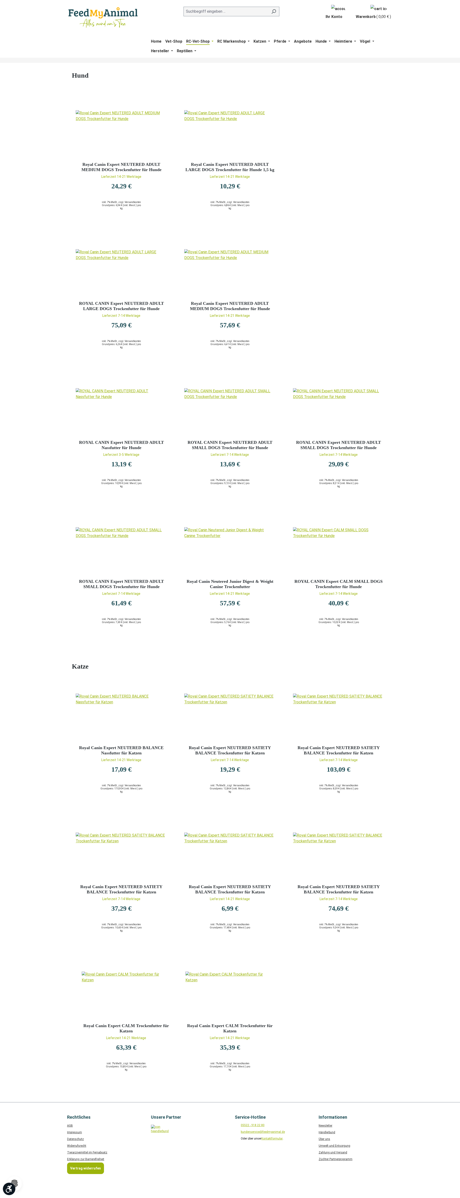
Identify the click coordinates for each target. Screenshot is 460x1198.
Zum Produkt (121, 227)
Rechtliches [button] (79, 1117)
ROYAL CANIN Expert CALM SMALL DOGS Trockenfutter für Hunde (338, 584)
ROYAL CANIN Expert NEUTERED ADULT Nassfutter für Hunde (121, 445)
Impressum (74, 1132)
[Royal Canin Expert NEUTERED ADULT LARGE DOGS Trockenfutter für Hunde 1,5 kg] (230, 134)
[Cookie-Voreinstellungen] (14, 1183)
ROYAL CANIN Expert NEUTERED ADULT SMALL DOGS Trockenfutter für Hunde (230, 445)
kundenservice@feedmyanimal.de (263, 1132)
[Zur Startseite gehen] (103, 17)
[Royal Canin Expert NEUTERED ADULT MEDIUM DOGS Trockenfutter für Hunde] (121, 134)
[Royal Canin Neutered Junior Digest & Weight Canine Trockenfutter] (230, 551)
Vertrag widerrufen (85, 1168)
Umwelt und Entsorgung (334, 1145)
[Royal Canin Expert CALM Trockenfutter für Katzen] (126, 995)
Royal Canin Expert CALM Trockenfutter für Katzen (126, 1028)
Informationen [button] (333, 1117)
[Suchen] (273, 11)
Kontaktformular (272, 1138)
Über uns (324, 1139)
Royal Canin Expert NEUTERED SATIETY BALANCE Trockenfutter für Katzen (230, 750)
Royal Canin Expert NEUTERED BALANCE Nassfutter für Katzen (121, 750)
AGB (70, 1125)
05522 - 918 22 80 (252, 1125)
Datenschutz (75, 1139)
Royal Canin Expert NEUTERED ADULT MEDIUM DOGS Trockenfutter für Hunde (121, 167)
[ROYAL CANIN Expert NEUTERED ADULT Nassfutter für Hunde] (121, 412)
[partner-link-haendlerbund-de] (159, 1132)
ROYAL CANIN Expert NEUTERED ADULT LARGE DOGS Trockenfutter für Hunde (121, 306)
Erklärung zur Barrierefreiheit (85, 1159)
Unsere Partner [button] (166, 1117)
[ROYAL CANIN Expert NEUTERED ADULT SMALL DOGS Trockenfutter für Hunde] (230, 412)
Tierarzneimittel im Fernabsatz (87, 1152)
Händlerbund (327, 1132)
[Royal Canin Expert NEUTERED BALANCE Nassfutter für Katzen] (121, 717)
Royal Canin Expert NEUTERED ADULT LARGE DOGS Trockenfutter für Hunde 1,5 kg (229, 167)
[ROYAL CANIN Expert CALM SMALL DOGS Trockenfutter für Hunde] (338, 551)
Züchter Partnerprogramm (335, 1159)
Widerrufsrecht (76, 1145)
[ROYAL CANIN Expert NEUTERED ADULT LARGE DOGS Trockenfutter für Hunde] (121, 273)
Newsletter (325, 1125)
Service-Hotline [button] (250, 1117)
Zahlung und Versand (333, 1152)
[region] (230, 1032)
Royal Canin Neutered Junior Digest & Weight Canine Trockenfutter (230, 584)
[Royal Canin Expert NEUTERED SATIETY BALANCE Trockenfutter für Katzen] (230, 717)
